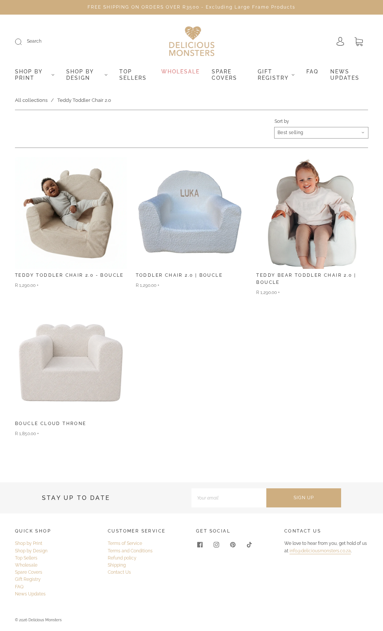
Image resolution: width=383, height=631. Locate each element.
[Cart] (358, 42)
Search (34, 41)
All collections (31, 100)
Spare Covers (224, 75)
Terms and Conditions (130, 550)
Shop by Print (28, 75)
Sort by (282, 121)
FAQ (312, 72)
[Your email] (229, 497)
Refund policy (122, 558)
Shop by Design (80, 75)
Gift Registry (273, 75)
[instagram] (216, 544)
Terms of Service (125, 543)
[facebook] (200, 544)
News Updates (344, 75)
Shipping (117, 565)
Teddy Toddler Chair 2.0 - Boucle (69, 275)
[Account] (340, 42)
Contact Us (119, 572)
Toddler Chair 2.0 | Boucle (179, 275)
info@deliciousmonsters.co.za (320, 550)
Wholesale (180, 72)
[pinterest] (232, 544)
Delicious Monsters (45, 620)
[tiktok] (249, 544)
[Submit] (23, 41)
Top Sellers (133, 75)
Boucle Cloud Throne (50, 423)
